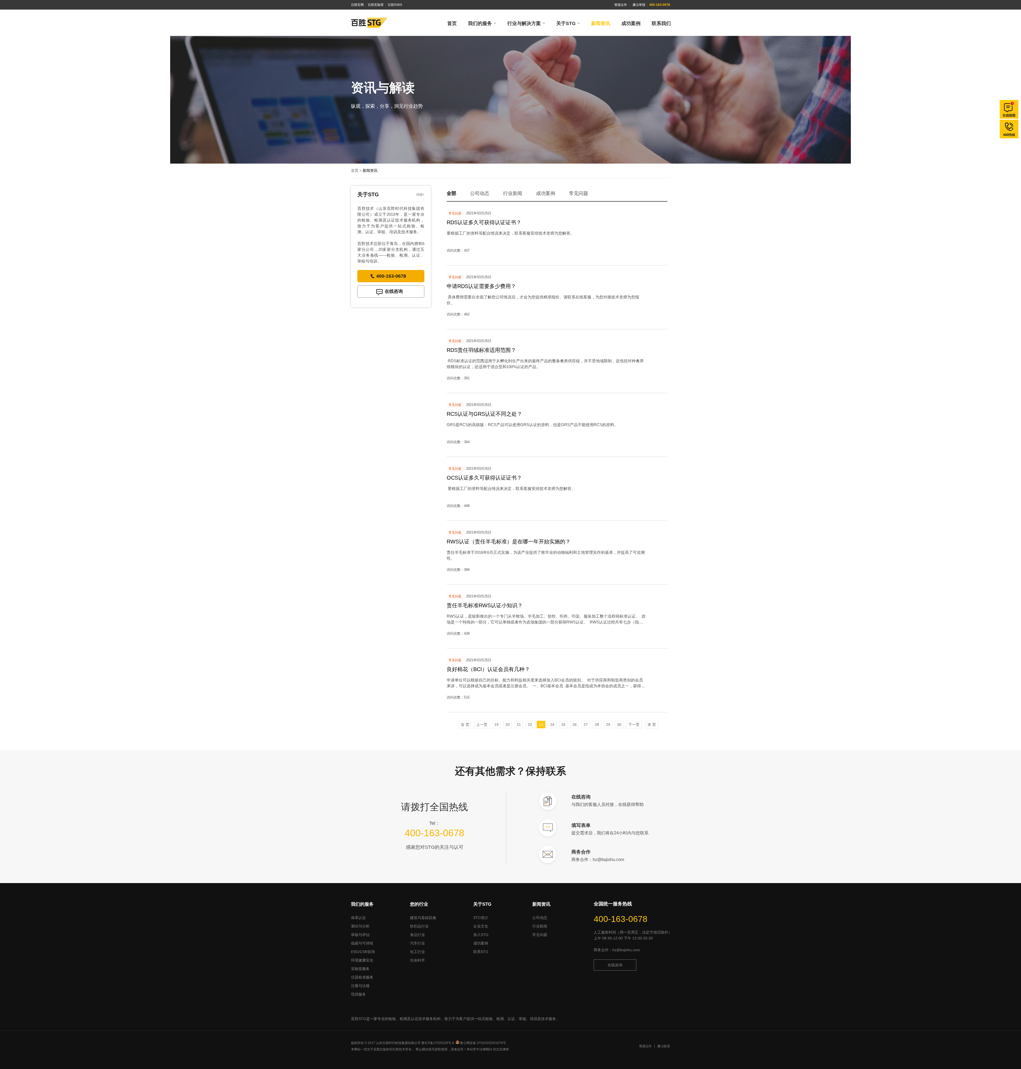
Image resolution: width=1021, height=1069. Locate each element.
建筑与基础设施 (423, 918)
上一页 (481, 724)
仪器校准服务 (362, 977)
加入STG (480, 935)
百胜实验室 (376, 5)
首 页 (464, 724)
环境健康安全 (362, 960)
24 (552, 724)
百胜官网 (357, 5)
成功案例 (631, 23)
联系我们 (661, 23)
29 (608, 724)
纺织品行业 (419, 926)
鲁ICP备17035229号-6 (437, 1043)
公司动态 (479, 193)
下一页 (634, 724)
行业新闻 (512, 193)
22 (530, 724)
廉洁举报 (639, 5)
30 (619, 724)
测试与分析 (360, 926)
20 (507, 724)
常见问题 (578, 193)
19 (496, 724)
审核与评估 (360, 935)
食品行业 (417, 935)
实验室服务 (360, 969)
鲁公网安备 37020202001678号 (482, 1043)
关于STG (566, 23)
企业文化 (480, 926)
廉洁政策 (663, 1046)
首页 (452, 23)
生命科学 (417, 960)
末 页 (651, 724)
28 (597, 724)
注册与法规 (360, 986)
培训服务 (358, 994)
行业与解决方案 (524, 23)
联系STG (480, 952)
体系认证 (358, 918)
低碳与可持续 (362, 943)
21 (519, 724)
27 (586, 724)
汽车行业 (417, 943)
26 (574, 724)
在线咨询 (394, 291)
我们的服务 (480, 23)
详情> (420, 195)
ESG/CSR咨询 (363, 952)
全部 (451, 193)
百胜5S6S (395, 5)
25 (563, 724)
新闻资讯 (600, 23)
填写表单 (581, 825)
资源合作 (620, 5)
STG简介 (480, 918)
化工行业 (417, 952)
